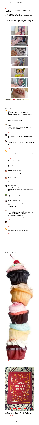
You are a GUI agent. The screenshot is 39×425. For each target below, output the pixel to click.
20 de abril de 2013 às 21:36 (16, 150)
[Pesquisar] (33, 3)
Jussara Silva (10, 140)
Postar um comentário (13, 415)
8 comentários (12, 363)
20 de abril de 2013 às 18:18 (14, 134)
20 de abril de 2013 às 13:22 (15, 118)
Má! (8, 194)
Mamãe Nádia (10, 200)
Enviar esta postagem (13, 103)
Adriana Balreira (10, 221)
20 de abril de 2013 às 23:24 (17, 177)
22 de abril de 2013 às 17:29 (17, 228)
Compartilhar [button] (7, 103)
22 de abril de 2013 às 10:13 (17, 221)
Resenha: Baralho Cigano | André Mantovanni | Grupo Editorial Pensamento (19, 412)
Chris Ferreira (10, 170)
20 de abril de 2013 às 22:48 (16, 160)
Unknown (9, 150)
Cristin (9, 185)
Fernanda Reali (13, 99)
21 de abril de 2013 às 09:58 (13, 194)
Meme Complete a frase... (13, 362)
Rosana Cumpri (10, 228)
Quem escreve (22, 2)
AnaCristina (10, 210)
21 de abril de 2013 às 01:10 (14, 185)
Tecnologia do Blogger (20, 421)
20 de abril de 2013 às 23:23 (17, 170)
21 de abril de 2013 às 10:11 (17, 200)
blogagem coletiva (11, 104)
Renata (9, 124)
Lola (8, 134)
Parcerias (16, 2)
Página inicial (11, 2)
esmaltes (15, 104)
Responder (10, 116)
